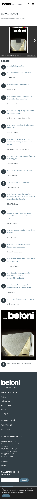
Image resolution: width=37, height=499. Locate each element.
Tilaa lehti (5, 430)
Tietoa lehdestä (8, 420)
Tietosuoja (4, 461)
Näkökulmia (5, 401)
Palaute (3, 465)
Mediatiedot (6, 425)
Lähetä (24, 480)
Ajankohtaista (6, 405)
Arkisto (3, 409)
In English (4, 414)
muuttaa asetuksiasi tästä (17, 492)
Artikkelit (4, 397)
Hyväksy (6, 496)
